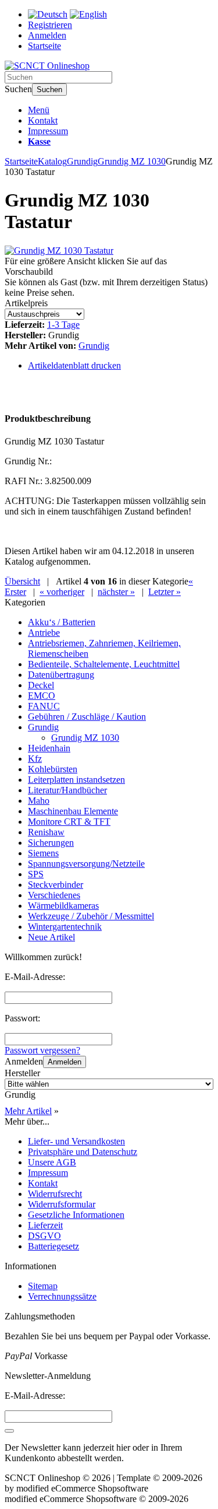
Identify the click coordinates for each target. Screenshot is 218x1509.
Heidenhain (49, 748)
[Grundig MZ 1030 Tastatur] (59, 250)
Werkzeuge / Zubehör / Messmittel (91, 916)
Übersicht (22, 581)
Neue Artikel (51, 937)
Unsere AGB (52, 1162)
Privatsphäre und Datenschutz (82, 1152)
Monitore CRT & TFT (69, 822)
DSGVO (44, 1236)
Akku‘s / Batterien (61, 622)
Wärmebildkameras (63, 906)
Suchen (49, 89)
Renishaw (46, 832)
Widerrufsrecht (55, 1194)
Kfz (35, 759)
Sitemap (43, 1286)
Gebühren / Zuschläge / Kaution (87, 717)
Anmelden (64, 1062)
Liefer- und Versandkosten (76, 1141)
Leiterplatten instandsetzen (76, 780)
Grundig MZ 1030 (85, 738)
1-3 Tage (63, 325)
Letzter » (164, 592)
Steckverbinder (55, 885)
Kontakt (43, 120)
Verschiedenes (54, 895)
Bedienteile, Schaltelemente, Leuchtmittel (104, 664)
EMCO (41, 696)
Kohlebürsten (52, 769)
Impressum (48, 131)
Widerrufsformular (61, 1204)
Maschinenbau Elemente (73, 811)
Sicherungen (51, 843)
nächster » (116, 592)
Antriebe (44, 633)
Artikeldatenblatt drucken (74, 365)
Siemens (43, 853)
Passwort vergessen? (42, 1050)
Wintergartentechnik (65, 927)
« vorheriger (62, 592)
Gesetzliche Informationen (76, 1215)
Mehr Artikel (28, 1111)
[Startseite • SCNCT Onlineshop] (47, 66)
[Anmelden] (9, 1431)
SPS (36, 874)
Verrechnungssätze (62, 1296)
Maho (38, 801)
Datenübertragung (61, 675)
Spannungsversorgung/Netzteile (86, 864)
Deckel (41, 685)
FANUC (44, 706)
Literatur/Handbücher (67, 790)
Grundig (93, 346)
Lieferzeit (45, 1225)
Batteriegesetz (53, 1246)
